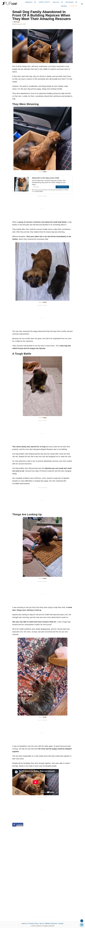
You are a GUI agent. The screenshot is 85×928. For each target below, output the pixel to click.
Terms (42, 923)
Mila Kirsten (17, 21)
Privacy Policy (33, 923)
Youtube (44, 171)
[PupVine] (9, 4)
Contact (60, 923)
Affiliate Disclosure (51, 923)
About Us (25, 923)
